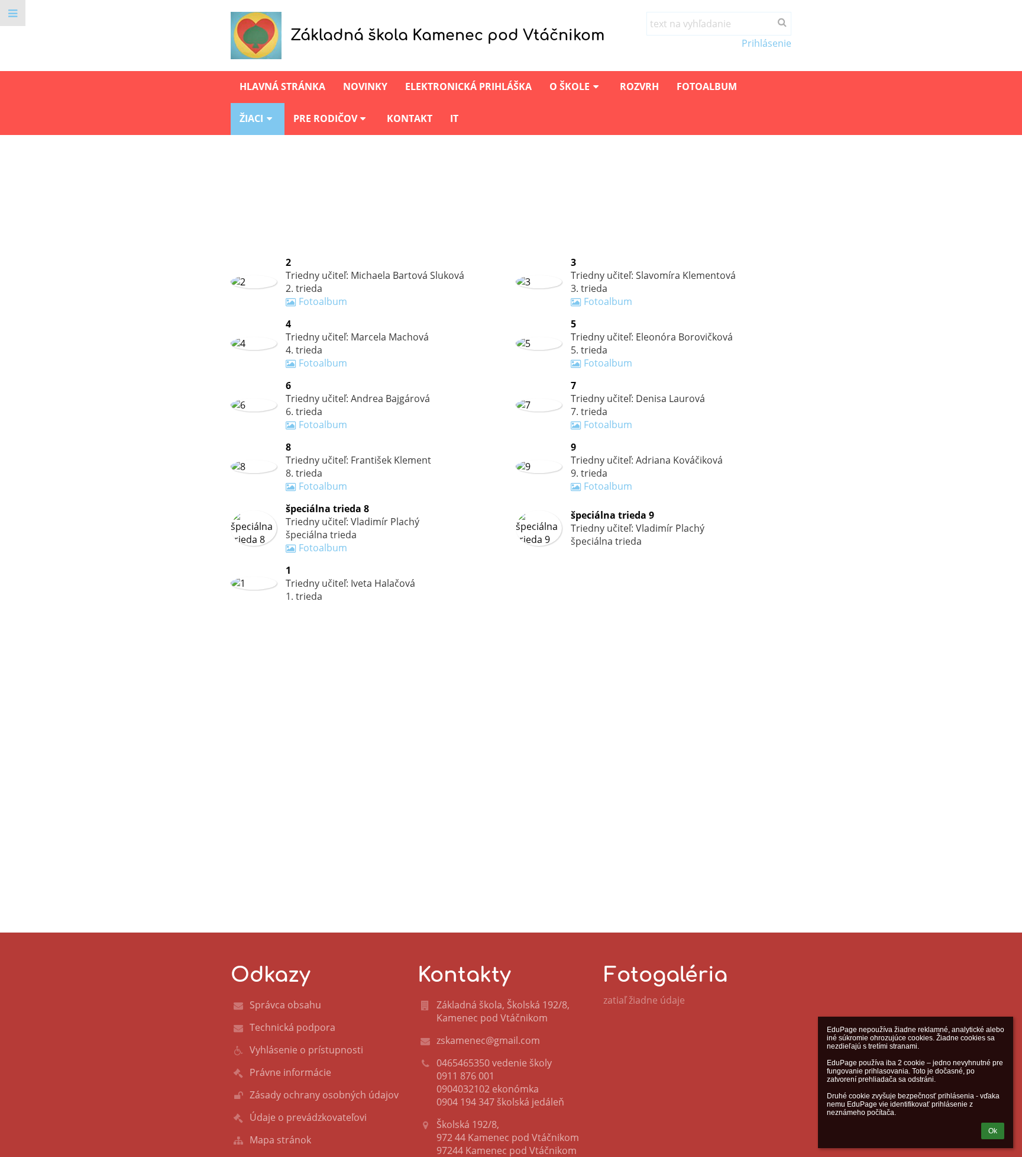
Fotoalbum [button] (707, 86)
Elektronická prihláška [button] (468, 86)
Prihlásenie (766, 43)
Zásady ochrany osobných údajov (324, 1094)
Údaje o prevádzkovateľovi (308, 1117)
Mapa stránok (280, 1139)
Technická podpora (292, 1027)
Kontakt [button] (409, 118)
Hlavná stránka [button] (282, 86)
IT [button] (454, 118)
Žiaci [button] (251, 118)
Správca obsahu (285, 1004)
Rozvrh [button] (639, 86)
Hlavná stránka (271, 201)
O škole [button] (569, 86)
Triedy (374, 201)
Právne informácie (290, 1072)
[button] (12, 13)
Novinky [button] (365, 86)
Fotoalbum (323, 301)
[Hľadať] (782, 22)
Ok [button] (992, 1131)
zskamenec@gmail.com (488, 1040)
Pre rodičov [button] (325, 118)
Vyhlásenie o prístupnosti (306, 1049)
